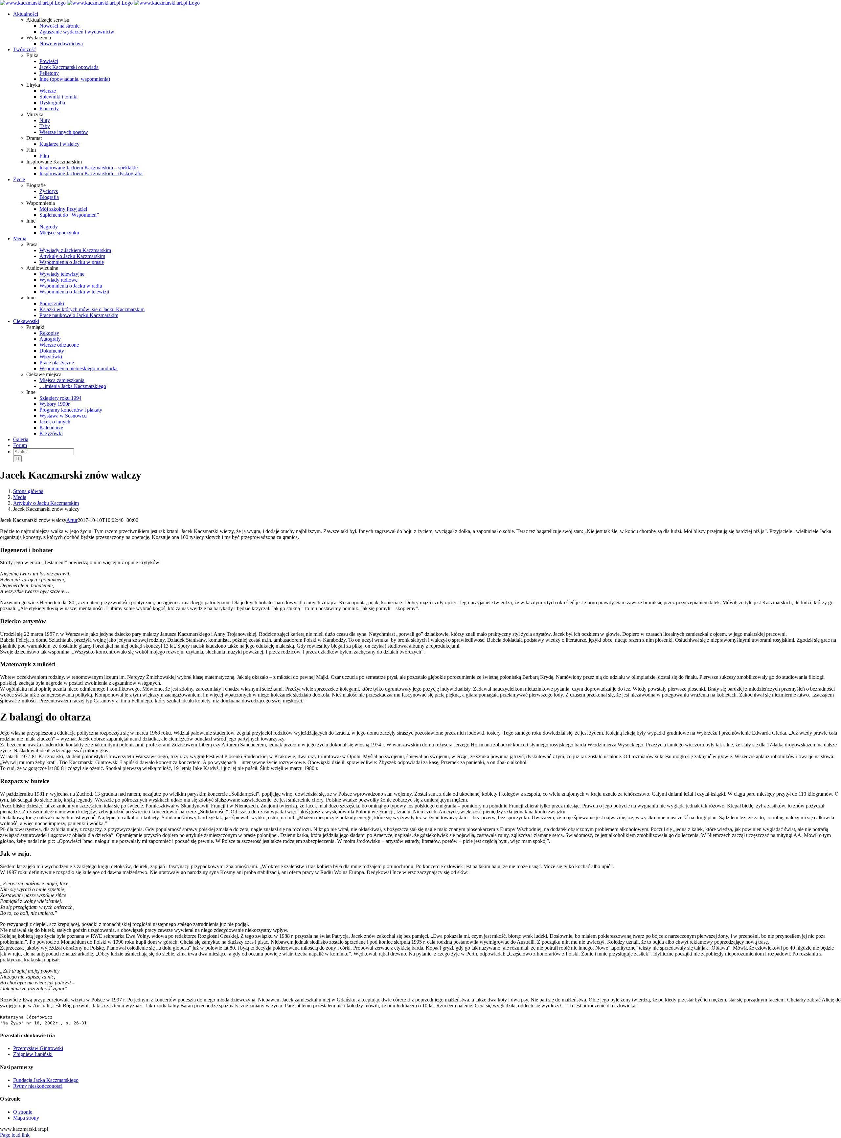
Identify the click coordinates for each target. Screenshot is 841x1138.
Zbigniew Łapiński (33, 1054)
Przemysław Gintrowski (38, 1048)
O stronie (22, 1112)
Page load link (15, 1135)
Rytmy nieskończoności (37, 1086)
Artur (72, 520)
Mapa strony (26, 1118)
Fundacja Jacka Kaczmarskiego (46, 1080)
